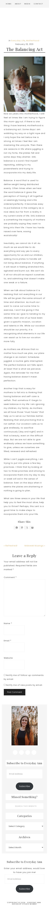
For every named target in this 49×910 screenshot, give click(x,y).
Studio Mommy (29, 904)
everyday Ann (24, 22)
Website (8, 658)
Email (7, 640)
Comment (10, 577)
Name (8, 623)
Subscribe (24, 786)
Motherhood (32, 40)
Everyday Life (18, 40)
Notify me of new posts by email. (24, 685)
